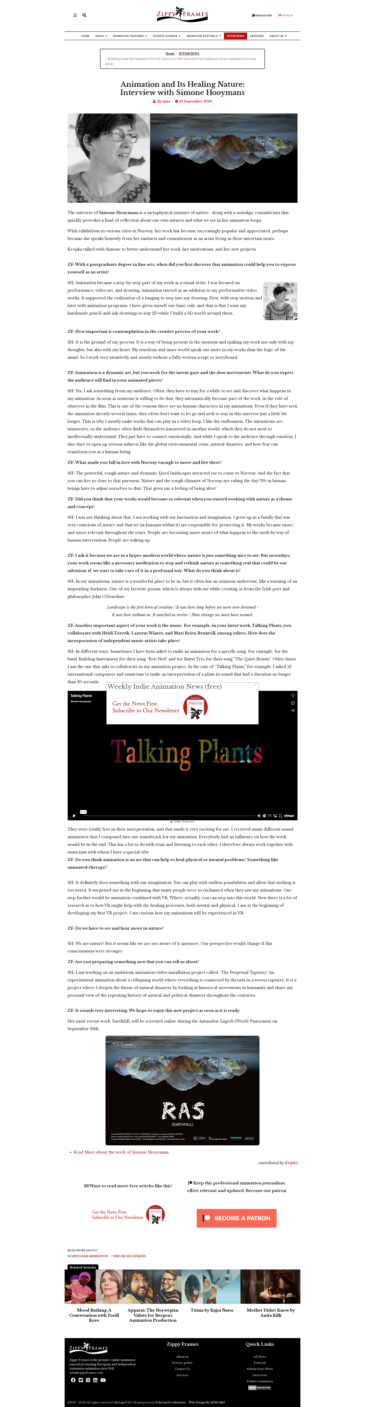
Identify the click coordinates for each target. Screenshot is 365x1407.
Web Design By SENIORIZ (207, 1402)
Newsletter (263, 15)
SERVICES (257, 36)
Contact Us (182, 1369)
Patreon (287, 15)
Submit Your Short (260, 1369)
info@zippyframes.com (86, 1372)
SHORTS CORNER (165, 36)
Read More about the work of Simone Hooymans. (123, 1152)
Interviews (259, 1375)
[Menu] (75, 15)
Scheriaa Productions (170, 1402)
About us (182, 1356)
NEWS (99, 36)
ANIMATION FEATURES (128, 36)
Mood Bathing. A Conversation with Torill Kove (94, 1315)
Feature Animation (260, 1381)
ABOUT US (277, 36)
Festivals (260, 1363)
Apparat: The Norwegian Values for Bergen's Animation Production (153, 1315)
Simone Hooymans (129, 1256)
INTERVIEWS (235, 36)
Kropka (291, 1163)
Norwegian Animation (88, 1256)
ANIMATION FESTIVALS (202, 36)
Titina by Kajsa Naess (212, 1310)
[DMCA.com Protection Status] (259, 1387)
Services (182, 1375)
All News (260, 1356)
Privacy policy (182, 1363)
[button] (84, 15)
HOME (85, 36)
